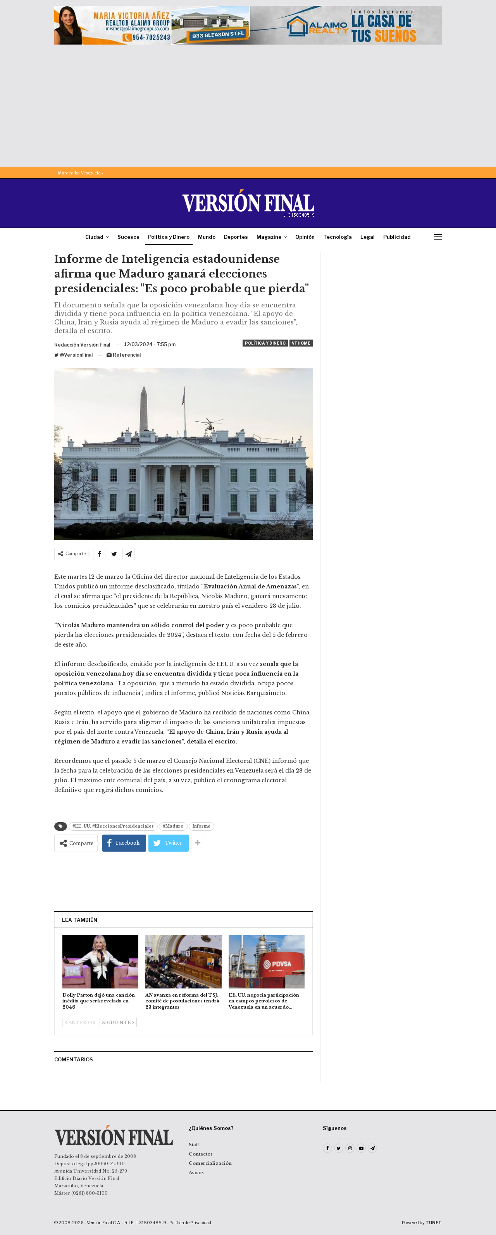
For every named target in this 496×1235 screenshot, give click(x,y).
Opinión (305, 237)
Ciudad (94, 237)
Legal (367, 237)
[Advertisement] (248, 102)
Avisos (196, 1172)
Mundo (206, 237)
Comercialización (210, 1163)
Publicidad (397, 237)
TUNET (433, 1222)
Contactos (201, 1154)
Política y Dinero (168, 237)
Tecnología (337, 237)
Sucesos (128, 237)
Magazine (269, 237)
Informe (201, 826)
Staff (194, 1144)
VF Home (301, 343)
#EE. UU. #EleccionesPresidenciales (113, 826)
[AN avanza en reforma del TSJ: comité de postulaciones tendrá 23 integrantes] (183, 961)
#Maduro (173, 826)
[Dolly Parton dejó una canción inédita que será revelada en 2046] (100, 961)
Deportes (236, 237)
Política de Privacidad (190, 1222)
